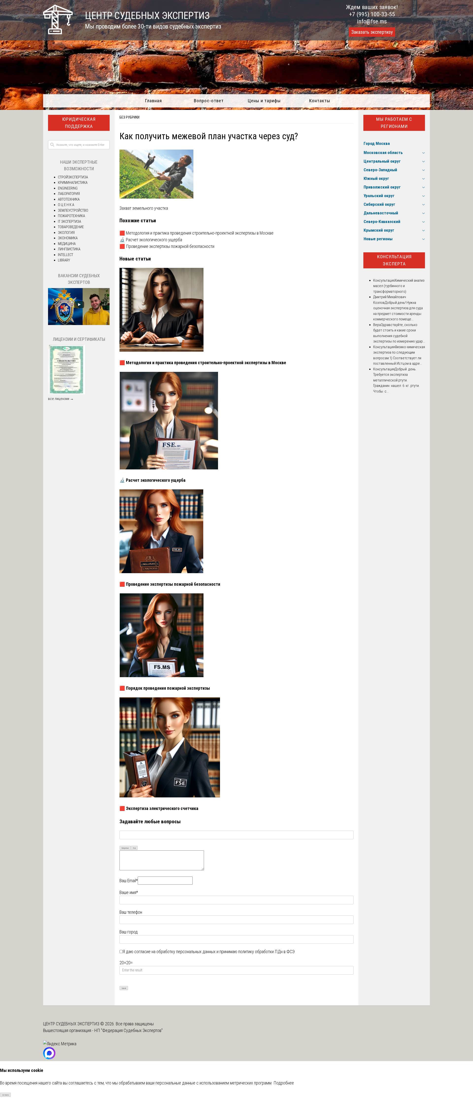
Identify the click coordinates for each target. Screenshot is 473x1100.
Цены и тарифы (264, 100)
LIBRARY (64, 260)
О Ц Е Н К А (66, 205)
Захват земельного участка (143, 208)
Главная (153, 100)
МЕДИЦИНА (67, 243)
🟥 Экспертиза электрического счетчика (158, 808)
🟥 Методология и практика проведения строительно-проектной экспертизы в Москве (196, 233)
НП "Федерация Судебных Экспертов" (128, 1030)
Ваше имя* (128, 892)
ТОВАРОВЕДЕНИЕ (71, 227)
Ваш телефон (130, 912)
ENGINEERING (68, 188)
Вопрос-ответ (209, 100)
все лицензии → (61, 398)
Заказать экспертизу (372, 32)
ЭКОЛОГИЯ (66, 232)
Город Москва (377, 143)
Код (134, 848)
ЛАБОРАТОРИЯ (69, 193)
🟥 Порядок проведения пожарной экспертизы (164, 688)
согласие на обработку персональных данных (175, 951)
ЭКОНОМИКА (68, 238)
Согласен (5, 1095)
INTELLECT (65, 255)
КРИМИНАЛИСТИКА (72, 182)
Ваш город (128, 931)
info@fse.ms (372, 21)
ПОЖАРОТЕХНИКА (71, 216)
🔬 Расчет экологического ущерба (150, 239)
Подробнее (283, 1082)
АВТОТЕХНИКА (69, 199)
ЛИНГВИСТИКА (69, 249)
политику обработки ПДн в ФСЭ (266, 951)
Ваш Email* (128, 880)
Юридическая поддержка (79, 122)
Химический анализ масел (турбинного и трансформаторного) (398, 286)
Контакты (319, 100)
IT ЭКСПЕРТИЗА (69, 221)
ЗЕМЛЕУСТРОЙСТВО (73, 210)
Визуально (125, 848)
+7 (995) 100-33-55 (372, 14)
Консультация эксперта (394, 260)
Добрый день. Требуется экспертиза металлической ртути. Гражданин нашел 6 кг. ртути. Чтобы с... (396, 380)
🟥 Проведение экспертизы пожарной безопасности (166, 246)
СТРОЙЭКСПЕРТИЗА (73, 177)
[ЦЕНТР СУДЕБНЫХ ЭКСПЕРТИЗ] (58, 32)
